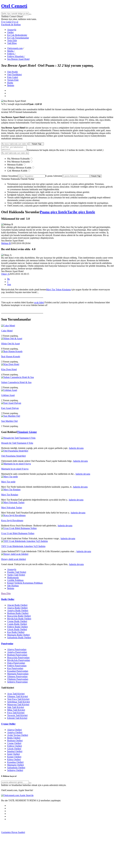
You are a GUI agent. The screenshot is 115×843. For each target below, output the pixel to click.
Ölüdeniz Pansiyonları (17, 679)
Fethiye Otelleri (14, 746)
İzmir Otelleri (13, 754)
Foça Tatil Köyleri (15, 712)
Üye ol (14, 22)
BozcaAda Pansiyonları (18, 657)
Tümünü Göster (27, 432)
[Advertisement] (23, 826)
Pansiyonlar (7, 643)
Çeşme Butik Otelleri (17, 621)
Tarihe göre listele (81, 212)
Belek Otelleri (13, 738)
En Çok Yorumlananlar (18, 37)
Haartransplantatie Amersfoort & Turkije (74, 835)
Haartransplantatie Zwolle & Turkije (39, 837)
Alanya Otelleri (14, 729)
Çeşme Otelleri (14, 743)
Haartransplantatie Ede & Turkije (33, 840)
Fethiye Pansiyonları (17, 665)
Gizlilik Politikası (15, 580)
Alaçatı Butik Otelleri (17, 605)
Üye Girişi (6, 22)
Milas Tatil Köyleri (16, 710)
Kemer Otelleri (14, 756)
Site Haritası (13, 585)
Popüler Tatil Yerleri (16, 572)
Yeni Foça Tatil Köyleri (18, 699)
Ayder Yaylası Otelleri (17, 735)
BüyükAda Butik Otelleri (19, 618)
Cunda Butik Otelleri (17, 624)
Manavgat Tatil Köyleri (18, 704)
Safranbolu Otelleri (16, 767)
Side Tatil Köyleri (15, 707)
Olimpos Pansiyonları (17, 676)
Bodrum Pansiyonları (17, 655)
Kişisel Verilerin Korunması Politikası (25, 583)
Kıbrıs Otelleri (14, 759)
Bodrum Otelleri (15, 740)
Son (9, 284)
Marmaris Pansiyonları (17, 673)
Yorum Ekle (13, 80)
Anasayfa (11, 29)
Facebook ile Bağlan (11, 24)
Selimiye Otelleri (15, 770)
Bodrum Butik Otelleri (17, 613)
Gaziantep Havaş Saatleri (13, 832)
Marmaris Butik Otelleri (18, 635)
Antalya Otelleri (14, 732)
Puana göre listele (53, 212)
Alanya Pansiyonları (16, 649)
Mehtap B (6, 243)
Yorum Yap (36, 144)
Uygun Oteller (8, 724)
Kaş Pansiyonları (15, 668)
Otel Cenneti (14, 6)
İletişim (10, 85)
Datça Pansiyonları (16, 663)
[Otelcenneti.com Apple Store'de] (17, 795)
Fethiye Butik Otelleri (17, 626)
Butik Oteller (7, 599)
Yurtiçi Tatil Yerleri (16, 575)
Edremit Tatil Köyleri (17, 718)
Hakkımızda (13, 577)
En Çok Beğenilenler (17, 35)
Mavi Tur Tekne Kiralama (58, 289)
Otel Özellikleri (14, 74)
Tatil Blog (12, 43)
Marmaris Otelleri (15, 765)
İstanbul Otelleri (14, 751)
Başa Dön (6, 593)
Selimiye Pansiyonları (17, 682)
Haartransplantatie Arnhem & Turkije (37, 835)
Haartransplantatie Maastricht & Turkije (74, 837)
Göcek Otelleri (14, 748)
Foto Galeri (12, 77)
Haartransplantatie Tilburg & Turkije (42, 832)
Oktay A (5, 274)
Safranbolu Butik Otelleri (19, 637)
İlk (8, 279)
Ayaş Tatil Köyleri (16, 693)
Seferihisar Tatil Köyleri (18, 702)
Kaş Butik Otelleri (15, 632)
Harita (10, 82)
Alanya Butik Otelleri (17, 608)
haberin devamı (76, 448)
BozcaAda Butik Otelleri (19, 616)
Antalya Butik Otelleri (17, 610)
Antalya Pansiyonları (17, 652)
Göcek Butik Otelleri (17, 629)
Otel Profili (12, 72)
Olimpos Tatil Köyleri (17, 696)
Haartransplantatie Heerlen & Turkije (76, 832)
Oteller (10, 32)
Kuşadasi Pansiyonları (17, 671)
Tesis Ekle (12, 40)
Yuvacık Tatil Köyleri (17, 715)
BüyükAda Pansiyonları (18, 660)
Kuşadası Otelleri (15, 762)
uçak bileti (39, 302)
